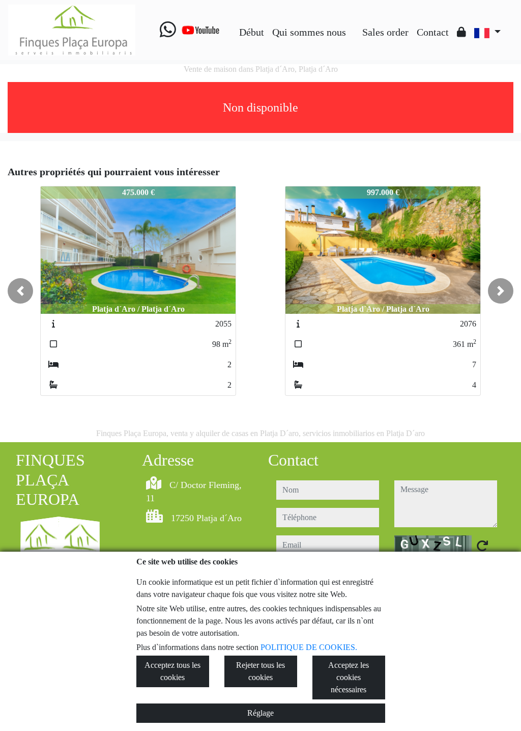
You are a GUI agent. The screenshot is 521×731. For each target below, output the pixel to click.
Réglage (260, 713)
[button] (20, 291)
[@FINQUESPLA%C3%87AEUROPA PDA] (354, 24)
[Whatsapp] (168, 30)
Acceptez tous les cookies (172, 671)
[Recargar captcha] (482, 545)
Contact (433, 32)
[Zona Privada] (461, 32)
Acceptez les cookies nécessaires (348, 677)
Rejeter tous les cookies (260, 671)
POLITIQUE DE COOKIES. (308, 647)
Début (251, 32)
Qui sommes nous (309, 32)
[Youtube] (200, 30)
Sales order (385, 32)
